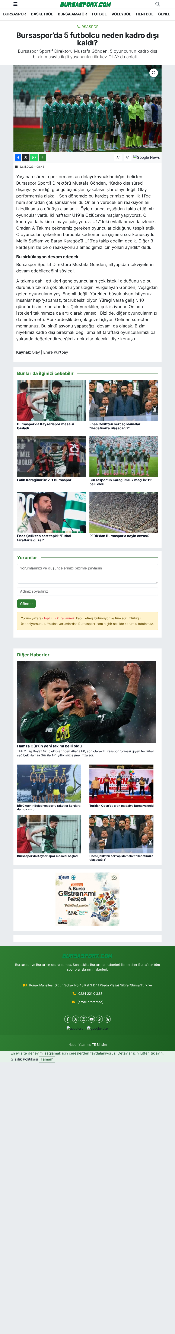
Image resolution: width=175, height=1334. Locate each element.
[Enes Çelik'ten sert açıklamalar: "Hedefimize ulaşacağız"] (123, 400)
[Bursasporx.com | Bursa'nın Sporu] (85, 4)
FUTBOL (99, 14)
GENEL (164, 14)
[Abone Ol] (146, 157)
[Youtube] (91, 1019)
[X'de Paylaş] (25, 157)
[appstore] (75, 1028)
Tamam (47, 1059)
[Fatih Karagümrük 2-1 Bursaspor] (51, 456)
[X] (75, 1019)
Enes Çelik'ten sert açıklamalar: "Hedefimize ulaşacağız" (115, 426)
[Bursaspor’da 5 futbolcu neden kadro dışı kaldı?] (87, 108)
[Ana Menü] (15, 4)
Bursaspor (87, 27)
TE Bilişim (99, 1045)
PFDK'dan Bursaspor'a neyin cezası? (119, 536)
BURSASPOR (14, 14)
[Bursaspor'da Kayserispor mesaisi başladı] (51, 400)
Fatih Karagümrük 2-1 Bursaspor (44, 480)
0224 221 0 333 (90, 994)
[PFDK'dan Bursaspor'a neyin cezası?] (123, 512)
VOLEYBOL (121, 14)
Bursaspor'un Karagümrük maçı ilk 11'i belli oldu (120, 482)
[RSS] (107, 1019)
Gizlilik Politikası (24, 1059)
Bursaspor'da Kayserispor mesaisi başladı (45, 426)
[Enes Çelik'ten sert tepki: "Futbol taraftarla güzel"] (51, 512)
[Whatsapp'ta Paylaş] (34, 157)
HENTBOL (144, 14)
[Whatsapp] (99, 1019)
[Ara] (157, 4)
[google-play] (97, 1028)
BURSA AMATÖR (72, 14)
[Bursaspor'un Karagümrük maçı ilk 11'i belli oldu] (123, 456)
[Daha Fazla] (42, 157)
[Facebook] (67, 1019)
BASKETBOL (42, 14)
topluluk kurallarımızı (60, 618)
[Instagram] (83, 1019)
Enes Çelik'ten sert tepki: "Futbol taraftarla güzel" (44, 538)
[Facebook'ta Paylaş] (18, 157)
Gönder (26, 604)
